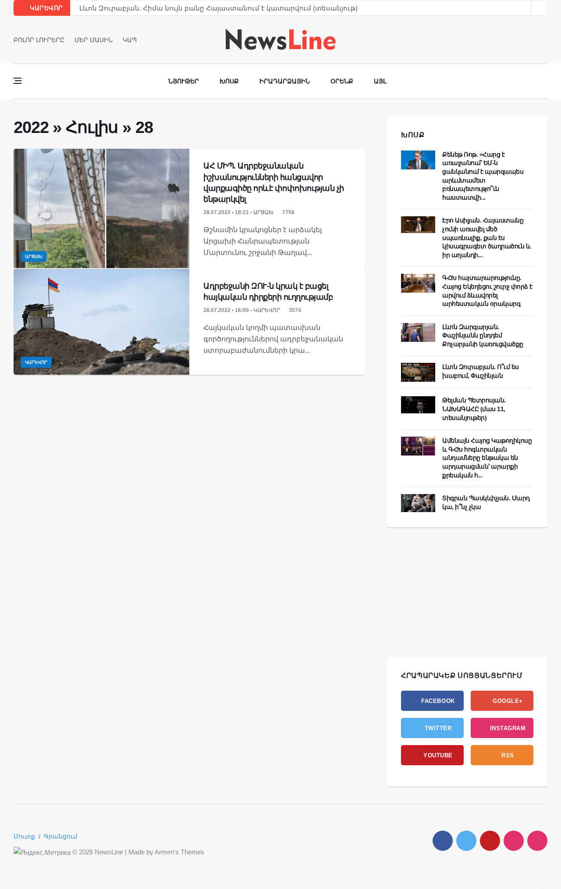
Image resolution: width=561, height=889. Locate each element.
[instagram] (514, 841)
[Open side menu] (17, 80)
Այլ (380, 81)
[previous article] (539, 8)
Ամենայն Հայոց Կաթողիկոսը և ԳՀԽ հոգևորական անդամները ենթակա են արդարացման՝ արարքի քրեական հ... (487, 457)
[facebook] (520, 39)
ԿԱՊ (130, 39)
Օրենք (341, 81)
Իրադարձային (284, 81)
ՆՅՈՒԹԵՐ (183, 81)
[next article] (524, 8)
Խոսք (229, 81)
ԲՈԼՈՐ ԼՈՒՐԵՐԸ (39, 39)
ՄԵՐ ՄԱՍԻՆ (94, 39)
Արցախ (33, 256)
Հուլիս (92, 127)
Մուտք (24, 836)
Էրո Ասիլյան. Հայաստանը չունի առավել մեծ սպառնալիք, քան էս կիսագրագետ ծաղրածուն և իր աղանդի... (486, 237)
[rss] (537, 841)
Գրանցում (60, 836)
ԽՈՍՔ (413, 135)
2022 (31, 127)
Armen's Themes (179, 852)
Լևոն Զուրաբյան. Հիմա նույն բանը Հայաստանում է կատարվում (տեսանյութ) (218, 8)
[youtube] (544, 39)
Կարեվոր (36, 362)
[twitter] (532, 39)
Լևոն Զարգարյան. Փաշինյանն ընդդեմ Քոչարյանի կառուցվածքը (482, 335)
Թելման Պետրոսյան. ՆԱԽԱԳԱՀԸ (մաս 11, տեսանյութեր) (474, 409)
